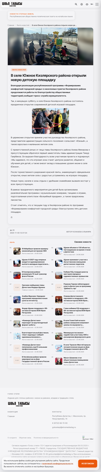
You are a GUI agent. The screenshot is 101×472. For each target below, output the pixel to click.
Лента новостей (23, 25)
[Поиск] (76, 4)
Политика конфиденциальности (46, 438)
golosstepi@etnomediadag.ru (64, 427)
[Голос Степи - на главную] (12, 4)
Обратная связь (25, 438)
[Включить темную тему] (81, 4)
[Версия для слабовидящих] (87, 4)
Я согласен (88, 463)
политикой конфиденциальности (57, 463)
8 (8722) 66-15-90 (59, 423)
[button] (97, 4)
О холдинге (12, 438)
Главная (11, 25)
